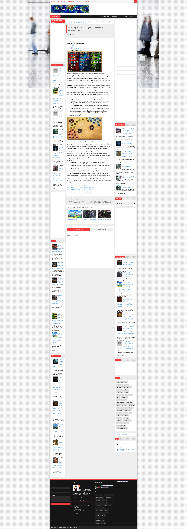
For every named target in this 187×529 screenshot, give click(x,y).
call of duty (125, 389)
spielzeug (126, 418)
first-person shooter (121, 400)
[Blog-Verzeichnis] (104, 486)
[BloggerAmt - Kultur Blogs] (98, 489)
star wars (119, 420)
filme (118, 397)
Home (70, 21)
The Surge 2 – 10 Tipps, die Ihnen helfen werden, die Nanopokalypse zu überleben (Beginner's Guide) (58, 75)
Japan (101, 495)
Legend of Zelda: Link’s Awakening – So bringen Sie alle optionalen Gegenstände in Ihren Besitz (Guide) (57, 337)
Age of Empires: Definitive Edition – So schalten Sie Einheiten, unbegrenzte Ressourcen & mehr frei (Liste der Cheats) (125, 155)
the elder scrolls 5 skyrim (122, 423)
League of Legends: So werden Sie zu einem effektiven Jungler (80, 187)
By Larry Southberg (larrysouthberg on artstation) (82, 506)
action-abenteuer (108, 495)
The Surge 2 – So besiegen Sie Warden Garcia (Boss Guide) (128, 274)
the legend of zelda (121, 425)
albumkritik (119, 384)
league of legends (80, 21)
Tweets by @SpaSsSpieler (121, 434)
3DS (118, 382)
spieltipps (103, 21)
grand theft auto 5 (100, 507)
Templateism (66, 527)
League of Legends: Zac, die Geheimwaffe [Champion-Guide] (80, 189)
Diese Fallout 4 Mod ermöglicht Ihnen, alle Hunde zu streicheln (58, 364)
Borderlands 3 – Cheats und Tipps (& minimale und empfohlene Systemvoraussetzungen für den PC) (125, 346)
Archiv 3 (120, 446)
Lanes (72, 45)
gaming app (129, 402)
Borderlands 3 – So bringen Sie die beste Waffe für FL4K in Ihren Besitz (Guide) (128, 263)
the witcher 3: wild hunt (122, 428)
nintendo (119, 412)
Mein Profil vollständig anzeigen (79, 497)
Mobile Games (71, 1)
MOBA (89, 21)
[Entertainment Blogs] (110, 486)
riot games (97, 21)
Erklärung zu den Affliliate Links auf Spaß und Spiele (125, 450)
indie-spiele (131, 405)
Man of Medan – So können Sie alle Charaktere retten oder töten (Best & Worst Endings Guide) (58, 153)
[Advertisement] (119, 7)
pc (92, 21)
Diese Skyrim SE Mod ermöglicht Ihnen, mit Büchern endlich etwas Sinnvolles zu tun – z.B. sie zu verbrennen (58, 408)
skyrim (126, 415)
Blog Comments (79, 229)
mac (86, 21)
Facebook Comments (101, 229)
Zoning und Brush (75, 48)
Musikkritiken (86, 1)
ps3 (118, 415)
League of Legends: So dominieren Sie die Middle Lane (79, 185)
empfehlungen (129, 395)
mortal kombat (128, 410)
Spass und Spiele (77, 509)
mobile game (130, 407)
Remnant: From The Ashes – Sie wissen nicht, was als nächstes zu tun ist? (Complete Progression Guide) (58, 174)
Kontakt (120, 447)
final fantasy (124, 397)
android (126, 384)
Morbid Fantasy (77, 504)
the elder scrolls (127, 420)
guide (74, 21)
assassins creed (127, 387)
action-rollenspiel (99, 497)
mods (106, 510)
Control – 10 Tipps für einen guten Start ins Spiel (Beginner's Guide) (58, 133)
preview (106, 513)
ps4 (122, 415)
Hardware (94, 1)
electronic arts (120, 395)
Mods (78, 1)
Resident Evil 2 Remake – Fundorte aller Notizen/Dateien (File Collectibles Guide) (58, 265)
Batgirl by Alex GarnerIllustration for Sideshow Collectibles (81, 511)
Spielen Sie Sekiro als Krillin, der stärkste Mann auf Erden (58, 463)
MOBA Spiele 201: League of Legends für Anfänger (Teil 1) (79, 191)
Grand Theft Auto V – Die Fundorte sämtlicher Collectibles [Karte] (127, 166)
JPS (81, 486)
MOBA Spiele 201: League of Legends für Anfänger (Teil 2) (79, 192)
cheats (126, 392)
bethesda (98, 500)
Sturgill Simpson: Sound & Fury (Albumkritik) (87, 16)
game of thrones (120, 402)
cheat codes (119, 392)
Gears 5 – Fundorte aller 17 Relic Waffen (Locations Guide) (58, 116)
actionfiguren (124, 382)
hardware (124, 405)
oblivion (125, 412)
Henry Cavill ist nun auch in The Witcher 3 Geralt (58, 428)
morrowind (119, 410)
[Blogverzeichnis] (105, 487)
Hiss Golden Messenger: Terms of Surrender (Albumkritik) (117, 16)
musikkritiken (99, 513)
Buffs (72, 47)
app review (119, 387)
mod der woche (99, 510)
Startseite (53, 1)
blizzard (118, 389)
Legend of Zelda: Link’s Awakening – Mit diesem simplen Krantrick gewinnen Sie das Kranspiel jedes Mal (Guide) (125, 316)
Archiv (120, 444)
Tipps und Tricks (61, 1)
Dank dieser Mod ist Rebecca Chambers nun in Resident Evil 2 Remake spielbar (58, 445)
